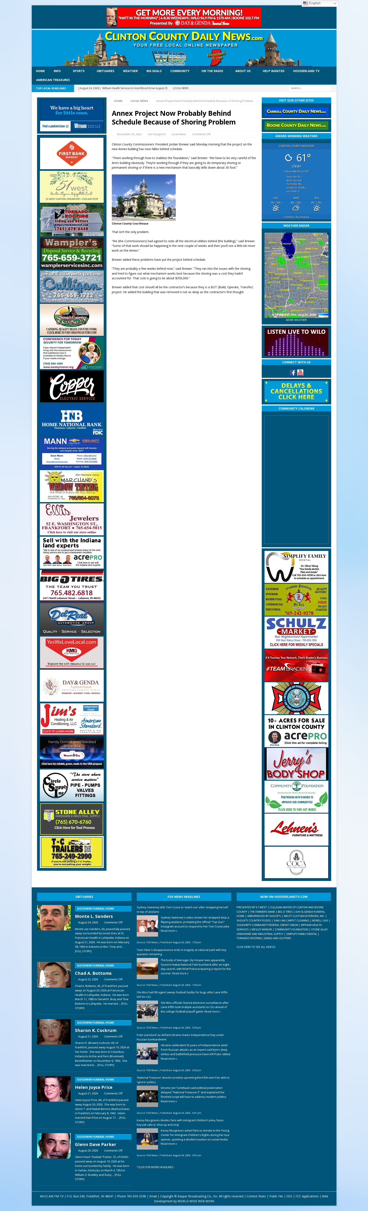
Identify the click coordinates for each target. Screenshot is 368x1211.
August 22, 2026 (88, 979)
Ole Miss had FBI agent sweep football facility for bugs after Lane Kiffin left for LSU (182, 994)
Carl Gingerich (157, 134)
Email (153, 1196)
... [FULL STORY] (104, 1065)
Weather (130, 71)
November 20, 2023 (129, 134)
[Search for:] (310, 88)
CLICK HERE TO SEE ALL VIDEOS (256, 947)
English (314, 3)
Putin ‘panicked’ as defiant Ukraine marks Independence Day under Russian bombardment (180, 1037)
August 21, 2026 (88, 1036)
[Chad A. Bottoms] (54, 985)
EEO (289, 1196)
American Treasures (53, 80)
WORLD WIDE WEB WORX (196, 1201)
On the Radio (212, 71)
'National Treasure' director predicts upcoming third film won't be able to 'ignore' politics (183, 1080)
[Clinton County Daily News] (184, 48)
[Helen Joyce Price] (54, 1099)
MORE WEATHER (296, 320)
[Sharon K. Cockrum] (54, 1042)
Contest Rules (256, 1196)
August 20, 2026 (88, 1150)
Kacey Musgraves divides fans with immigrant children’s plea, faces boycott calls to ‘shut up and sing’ (180, 1122)
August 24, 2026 (88, 922)
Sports (79, 71)
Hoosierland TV (306, 71)
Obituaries (105, 71)
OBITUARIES (84, 897)
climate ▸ (296, 217)
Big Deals (154, 71)
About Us (243, 71)
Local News (179, 134)
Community (179, 71)
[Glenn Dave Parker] (54, 1156)
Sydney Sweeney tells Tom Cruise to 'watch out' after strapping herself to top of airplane (182, 909)
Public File (276, 1196)
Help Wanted (274, 71)
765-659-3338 (136, 1196)
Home (40, 71)
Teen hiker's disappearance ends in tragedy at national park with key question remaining (181, 952)
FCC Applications (307, 1196)
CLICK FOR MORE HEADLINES (156, 1167)
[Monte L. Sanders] (54, 928)
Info (57, 71)
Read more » (169, 931)
